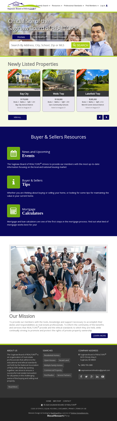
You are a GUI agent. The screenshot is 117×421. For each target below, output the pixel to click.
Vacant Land (64, 360)
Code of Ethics (37, 409)
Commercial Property (53, 370)
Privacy (71, 409)
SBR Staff (57, 401)
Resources (56, 6)
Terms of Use (81, 409)
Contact (67, 401)
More (76, 37)
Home (48, 401)
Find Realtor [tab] (40, 37)
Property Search (42, 6)
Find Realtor (49, 375)
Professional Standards (73, 6)
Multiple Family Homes (53, 365)
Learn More (99, 335)
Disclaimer (62, 409)
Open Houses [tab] (59, 37)
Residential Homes (51, 355)
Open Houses (49, 360)
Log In (102, 6)
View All (17, 117)
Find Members (91, 6)
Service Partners (64, 375)
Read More (13, 387)
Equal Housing (51, 409)
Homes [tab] (21, 37)
